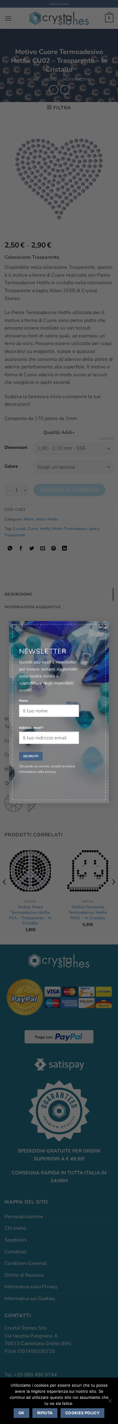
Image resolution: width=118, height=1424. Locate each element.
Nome (23, 700)
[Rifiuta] (109, 1402)
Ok (21, 1413)
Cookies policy (82, 1413)
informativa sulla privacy (37, 771)
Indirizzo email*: (31, 727)
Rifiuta (45, 1413)
